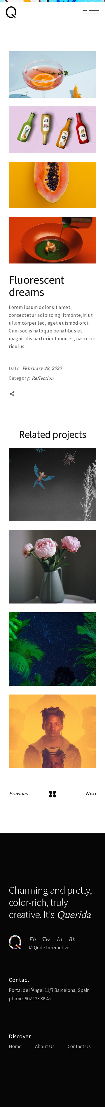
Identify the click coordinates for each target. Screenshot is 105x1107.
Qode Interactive (51, 947)
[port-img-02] (52, 129)
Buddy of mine (34, 520)
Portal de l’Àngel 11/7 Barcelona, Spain (49, 990)
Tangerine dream (38, 767)
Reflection (43, 378)
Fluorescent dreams (41, 684)
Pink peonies (32, 602)
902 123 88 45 (37, 998)
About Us (45, 1046)
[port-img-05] (52, 240)
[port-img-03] (52, 74)
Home (15, 1046)
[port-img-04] (52, 185)
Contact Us (79, 1046)
